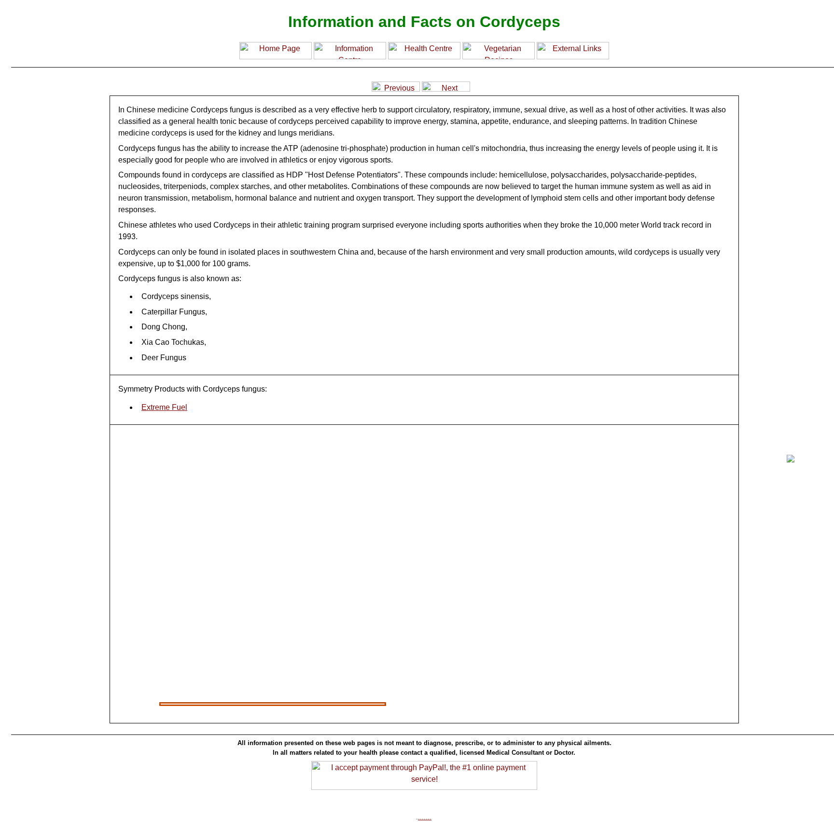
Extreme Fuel (164, 407)
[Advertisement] (51, 516)
